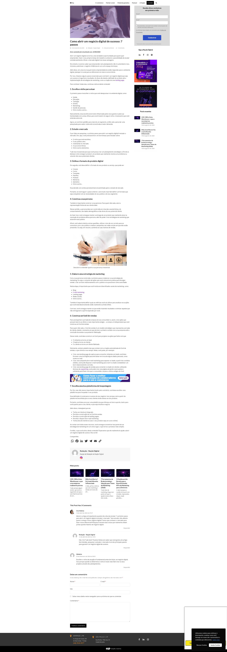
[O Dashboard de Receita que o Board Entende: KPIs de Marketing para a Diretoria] (123, 473)
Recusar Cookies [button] (202, 645)
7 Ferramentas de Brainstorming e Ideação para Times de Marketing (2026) (107, 483)
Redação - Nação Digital (94, 48)
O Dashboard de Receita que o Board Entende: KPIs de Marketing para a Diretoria (122, 483)
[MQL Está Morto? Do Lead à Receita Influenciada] (92, 473)
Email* (138, 20)
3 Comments (121, 48)
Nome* (138, 14)
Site (71, 589)
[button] (156, 3)
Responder (127, 528)
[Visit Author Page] (75, 453)
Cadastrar (152, 38)
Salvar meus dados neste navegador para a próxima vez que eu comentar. (96, 596)
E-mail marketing (78, 292)
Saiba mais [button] (216, 640)
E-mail (103, 581)
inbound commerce (109, 48)
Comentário (74, 601)
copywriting (84, 369)
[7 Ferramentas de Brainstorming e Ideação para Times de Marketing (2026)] (108, 473)
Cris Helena (80, 511)
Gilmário (79, 554)
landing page (119, 80)
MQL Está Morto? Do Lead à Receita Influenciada (91, 481)
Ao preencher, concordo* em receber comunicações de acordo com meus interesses (152, 26)
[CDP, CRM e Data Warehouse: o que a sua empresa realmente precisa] (77, 473)
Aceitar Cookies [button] (215, 645)
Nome (72, 581)
